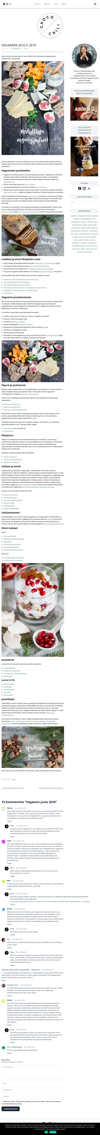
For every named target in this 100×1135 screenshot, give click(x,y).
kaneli (84, 225)
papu (76, 240)
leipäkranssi (8, 676)
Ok (46, 1132)
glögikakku (8, 542)
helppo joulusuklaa (11, 495)
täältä (34, 418)
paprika (93, 237)
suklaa (82, 249)
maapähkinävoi (84, 234)
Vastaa (9, 821)
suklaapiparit (8, 431)
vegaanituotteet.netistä (29, 394)
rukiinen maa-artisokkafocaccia (15, 673)
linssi (76, 234)
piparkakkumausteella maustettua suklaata (38, 487)
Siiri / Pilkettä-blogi (14, 1047)
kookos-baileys (9, 684)
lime (72, 234)
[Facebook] (4, 4)
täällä (45, 327)
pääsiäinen (92, 243)
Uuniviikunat (8, 293)
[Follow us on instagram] (84, 188)
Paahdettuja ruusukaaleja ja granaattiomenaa (20, 290)
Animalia (49, 721)
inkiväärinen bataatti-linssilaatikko (41, 269)
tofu (95, 249)
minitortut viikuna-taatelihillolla (15, 410)
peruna (92, 240)
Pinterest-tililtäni (52, 335)
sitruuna (94, 246)
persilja (86, 240)
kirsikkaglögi (8, 695)
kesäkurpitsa (85, 228)
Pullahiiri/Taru (12, 985)
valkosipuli (88, 252)
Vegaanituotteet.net (46, 271)
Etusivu (37, 4)
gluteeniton (75, 222)
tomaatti (80, 252)
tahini (88, 249)
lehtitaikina (94, 231)
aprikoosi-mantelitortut (12, 407)
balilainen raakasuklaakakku (14, 539)
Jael (8, 939)
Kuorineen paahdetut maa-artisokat (17, 285)
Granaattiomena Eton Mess (14, 558)
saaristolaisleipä (9, 668)
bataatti (76, 219)
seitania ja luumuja (10, 192)
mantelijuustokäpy (26, 324)
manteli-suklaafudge (11, 508)
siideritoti (7, 692)
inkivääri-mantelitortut (12, 404)
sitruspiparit (8, 428)
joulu (14, 779)
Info (56, 4)
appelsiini (74, 216)
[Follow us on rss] (89, 188)
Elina (12, 826)
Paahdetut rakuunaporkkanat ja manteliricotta (21, 279)
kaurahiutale (92, 225)
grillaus (83, 222)
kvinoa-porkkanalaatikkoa (39, 266)
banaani (89, 216)
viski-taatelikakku (10, 536)
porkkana (76, 243)
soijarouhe (76, 249)
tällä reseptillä (29, 184)
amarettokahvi (9, 689)
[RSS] (10, 4)
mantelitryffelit (9, 506)
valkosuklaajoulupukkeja (28, 485)
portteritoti (8, 687)
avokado (82, 216)
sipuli (88, 246)
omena (87, 237)
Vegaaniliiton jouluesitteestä (45, 263)
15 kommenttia (16, 48)
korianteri (85, 231)
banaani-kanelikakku (11, 547)
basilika (95, 216)
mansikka (94, 234)
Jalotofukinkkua (40, 187)
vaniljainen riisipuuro (11, 462)
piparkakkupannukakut (12, 544)
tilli (92, 249)
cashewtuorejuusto (18, 322)
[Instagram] (7, 4)
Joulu (26, 48)
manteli (75, 237)
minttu (81, 237)
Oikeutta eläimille (39, 721)
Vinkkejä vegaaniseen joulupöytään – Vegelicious (21, 970)
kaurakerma (75, 228)
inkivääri (90, 222)
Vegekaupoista (9, 182)
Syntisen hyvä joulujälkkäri (13, 560)
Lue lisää (53, 1132)
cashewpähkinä (86, 219)
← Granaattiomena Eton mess (13, 788)
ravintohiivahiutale (78, 246)
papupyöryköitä (7, 212)
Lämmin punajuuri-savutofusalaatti (16, 282)
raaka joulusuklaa (10, 497)
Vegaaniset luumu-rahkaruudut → (51, 788)
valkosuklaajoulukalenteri (53, 524)
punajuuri (84, 243)
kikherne (94, 228)
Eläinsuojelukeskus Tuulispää (21, 721)
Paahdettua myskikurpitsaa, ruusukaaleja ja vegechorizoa (25, 287)
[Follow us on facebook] (79, 188)
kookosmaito (76, 231)
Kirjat (63, 4)
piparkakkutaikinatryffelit (13, 500)
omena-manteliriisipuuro (13, 459)
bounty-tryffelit (9, 503)
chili (93, 219)
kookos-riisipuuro (10, 457)
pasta (81, 240)
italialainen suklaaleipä (12, 671)
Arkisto (47, 4)
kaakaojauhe (76, 225)
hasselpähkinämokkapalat (13, 550)
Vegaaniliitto (6, 724)
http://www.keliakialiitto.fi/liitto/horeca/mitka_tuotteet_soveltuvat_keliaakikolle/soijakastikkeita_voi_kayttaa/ (50, 901)
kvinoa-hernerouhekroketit (28, 212)
